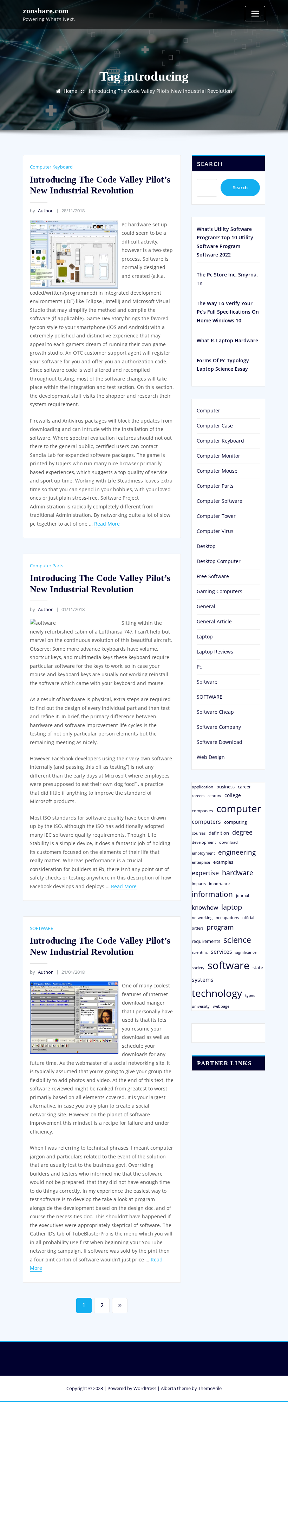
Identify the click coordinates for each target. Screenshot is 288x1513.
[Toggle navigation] (255, 13)
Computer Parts (46, 565)
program (220, 927)
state (258, 967)
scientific (200, 952)
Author (41, 210)
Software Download (219, 742)
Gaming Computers (219, 591)
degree (242, 832)
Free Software (213, 576)
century (214, 795)
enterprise (201, 862)
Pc (199, 666)
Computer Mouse (217, 470)
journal (242, 895)
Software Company (219, 727)
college (232, 795)
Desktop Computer (219, 561)
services (221, 952)
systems (203, 980)
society (198, 967)
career (244, 786)
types (250, 995)
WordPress (144, 1388)
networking (202, 917)
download (228, 842)
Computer (208, 410)
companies (202, 811)
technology (217, 993)
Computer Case (215, 425)
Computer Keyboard (51, 167)
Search (210, 164)
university (201, 1006)
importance (219, 883)
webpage (221, 1006)
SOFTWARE (41, 928)
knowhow (205, 907)
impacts (199, 883)
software (228, 965)
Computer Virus (215, 531)
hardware (237, 872)
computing (235, 822)
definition (219, 833)
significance (245, 952)
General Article (214, 621)
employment (203, 853)
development (204, 842)
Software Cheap (215, 711)
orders (197, 928)
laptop (231, 907)
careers (198, 795)
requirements (206, 941)
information (212, 894)
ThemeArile (210, 1388)
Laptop (205, 636)
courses (198, 833)
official (248, 917)
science (237, 939)
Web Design (211, 757)
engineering (237, 852)
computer (238, 808)
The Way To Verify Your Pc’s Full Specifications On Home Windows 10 (228, 312)
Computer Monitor (218, 455)
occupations (227, 917)
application (202, 786)
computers (206, 821)
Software (207, 681)
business (225, 786)
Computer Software (219, 501)
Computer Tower (216, 516)
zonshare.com (45, 10)
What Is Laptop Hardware (227, 340)
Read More (107, 523)
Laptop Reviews (215, 651)
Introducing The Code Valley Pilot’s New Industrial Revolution (160, 91)
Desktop (206, 546)
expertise (205, 873)
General (206, 606)
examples (223, 862)
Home (70, 91)
